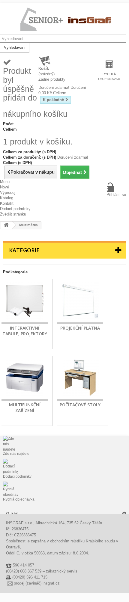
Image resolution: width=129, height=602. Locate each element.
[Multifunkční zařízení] (25, 378)
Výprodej (7, 192)
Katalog (6, 198)
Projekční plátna (80, 328)
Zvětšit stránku (13, 214)
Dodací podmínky (15, 208)
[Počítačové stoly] (80, 378)
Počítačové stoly (80, 405)
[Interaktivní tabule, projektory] (25, 301)
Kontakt (7, 203)
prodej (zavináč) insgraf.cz (37, 583)
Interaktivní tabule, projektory (24, 331)
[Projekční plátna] (80, 301)
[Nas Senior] (66, 20)
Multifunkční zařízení (24, 407)
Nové (4, 187)
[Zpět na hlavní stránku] (6, 225)
